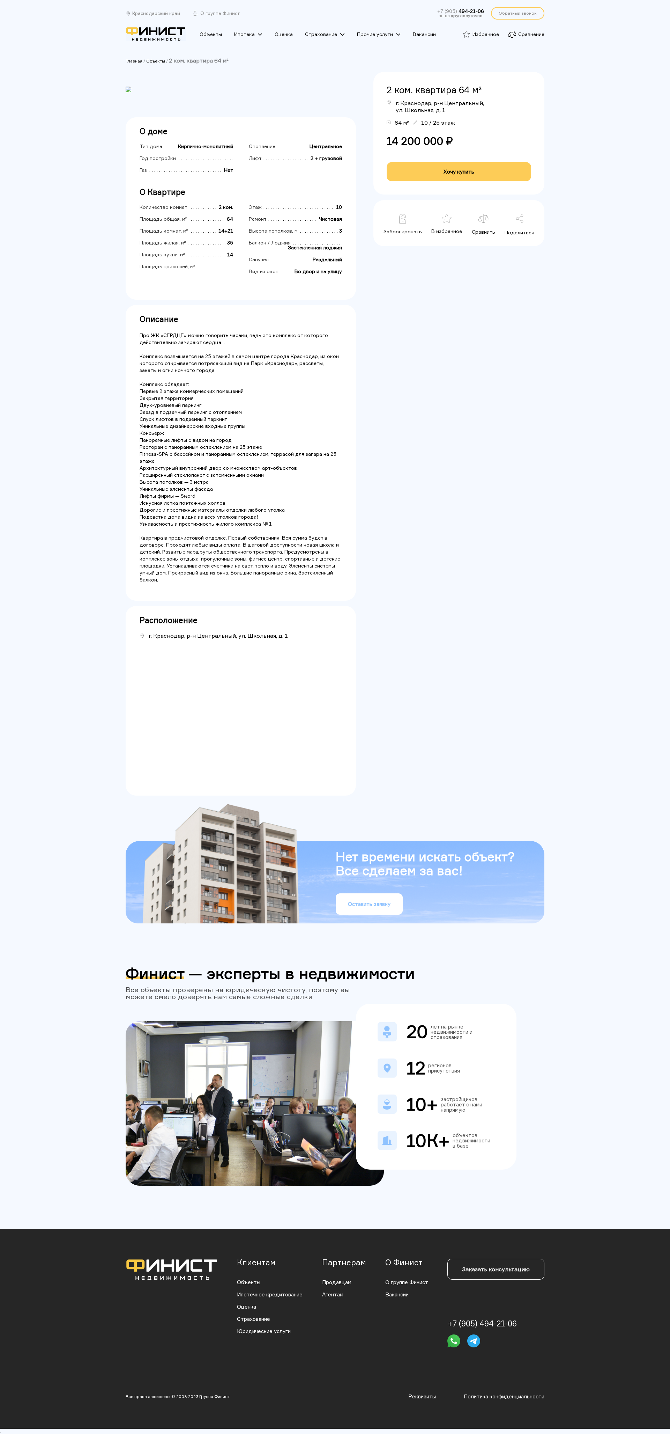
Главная (134, 61)
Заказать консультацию (496, 1269)
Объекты (155, 61)
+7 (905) (460, 11)
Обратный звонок (518, 13)
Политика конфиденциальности (504, 1396)
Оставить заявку (369, 904)
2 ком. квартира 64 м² (199, 60)
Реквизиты (422, 1396)
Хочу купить (459, 171)
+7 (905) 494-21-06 (482, 1323)
